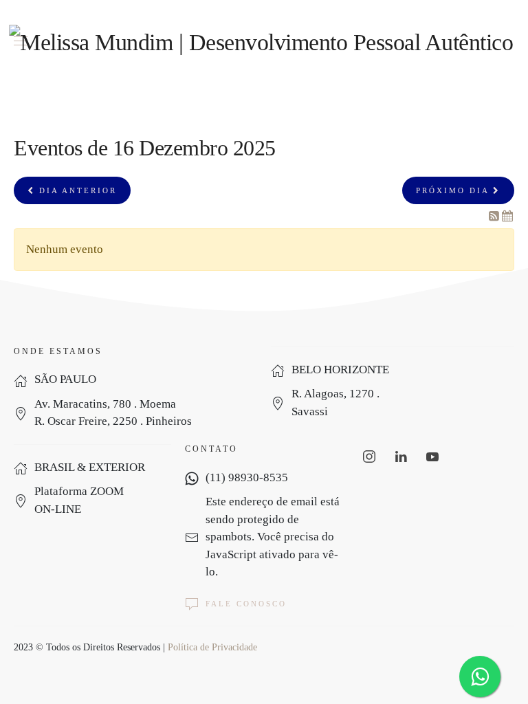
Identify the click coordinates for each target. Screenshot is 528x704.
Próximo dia (454, 190)
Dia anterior (76, 190)
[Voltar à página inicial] (264, 41)
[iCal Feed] (507, 216)
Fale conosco (246, 604)
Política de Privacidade (212, 647)
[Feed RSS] (495, 216)
